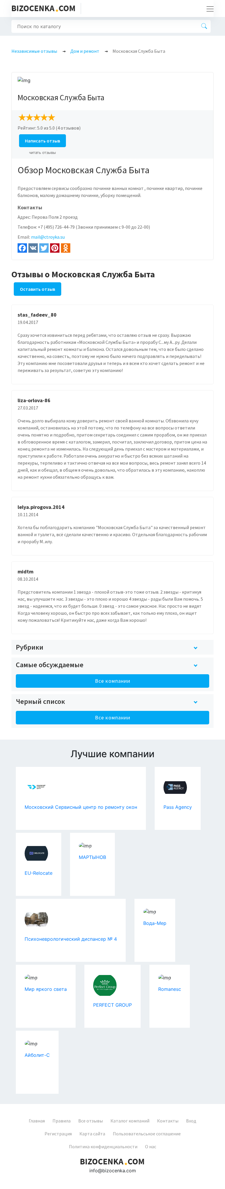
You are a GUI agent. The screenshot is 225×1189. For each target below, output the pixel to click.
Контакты (167, 1121)
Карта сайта (92, 1134)
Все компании (112, 680)
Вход (191, 1121)
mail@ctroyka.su (48, 237)
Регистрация (58, 1134)
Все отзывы (90, 1121)
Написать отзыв (42, 141)
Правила (61, 1121)
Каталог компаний (129, 1121)
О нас (150, 1146)
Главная (37, 1121)
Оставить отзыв (37, 289)
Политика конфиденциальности (103, 1146)
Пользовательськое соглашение (147, 1134)
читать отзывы (42, 152)
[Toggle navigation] (208, 8)
